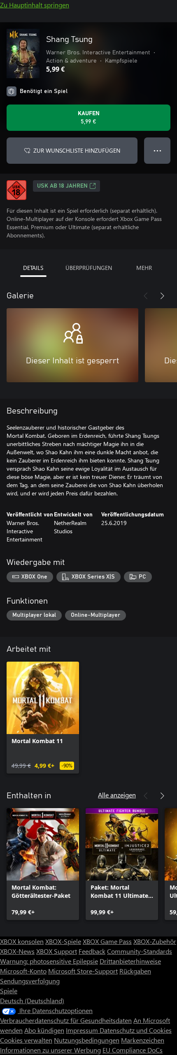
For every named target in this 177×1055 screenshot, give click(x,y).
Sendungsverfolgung (30, 980)
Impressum (83, 1030)
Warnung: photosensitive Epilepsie (49, 961)
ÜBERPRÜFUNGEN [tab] (88, 268)
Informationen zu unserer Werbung (50, 1050)
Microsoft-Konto (23, 971)
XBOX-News (17, 951)
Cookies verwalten (26, 1040)
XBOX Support (56, 951)
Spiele (8, 990)
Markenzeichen (142, 1040)
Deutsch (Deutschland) (32, 1000)
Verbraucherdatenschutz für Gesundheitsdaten (66, 1020)
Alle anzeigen (117, 794)
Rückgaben (135, 971)
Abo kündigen (44, 1030)
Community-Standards (139, 951)
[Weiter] (162, 296)
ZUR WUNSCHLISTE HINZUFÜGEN (76, 150)
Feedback (92, 951)
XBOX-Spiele (63, 941)
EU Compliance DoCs (132, 1050)
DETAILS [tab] (33, 268)
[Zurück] (145, 296)
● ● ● (157, 150)
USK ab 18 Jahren (62, 186)
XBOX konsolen (22, 941)
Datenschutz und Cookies (136, 1030)
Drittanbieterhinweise (130, 961)
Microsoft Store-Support (83, 971)
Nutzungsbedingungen (86, 1040)
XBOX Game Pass (107, 941)
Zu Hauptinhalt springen (34, 4)
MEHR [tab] (144, 268)
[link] (43, 718)
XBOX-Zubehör (154, 941)
